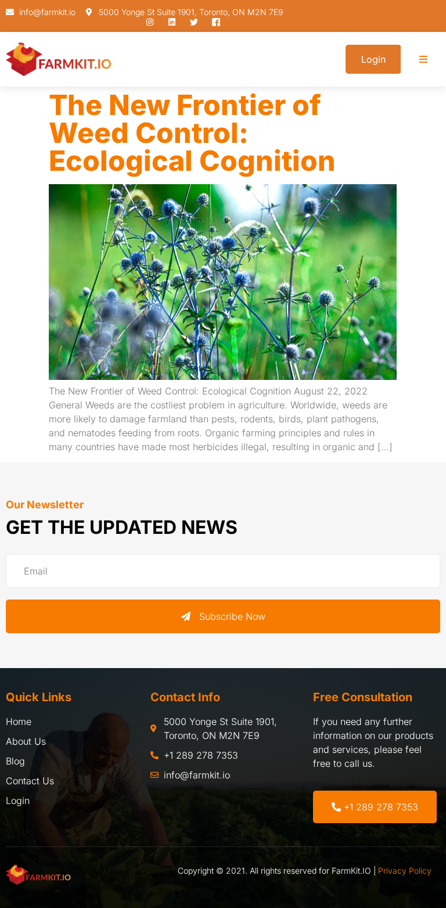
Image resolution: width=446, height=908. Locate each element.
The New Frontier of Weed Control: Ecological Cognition (192, 133)
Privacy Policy (404, 870)
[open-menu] (423, 59)
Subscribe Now (232, 616)
